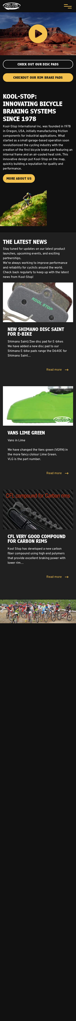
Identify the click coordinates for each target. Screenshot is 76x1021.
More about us (18, 178)
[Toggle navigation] (67, 6)
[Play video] (38, 33)
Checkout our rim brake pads (38, 77)
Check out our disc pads (38, 64)
